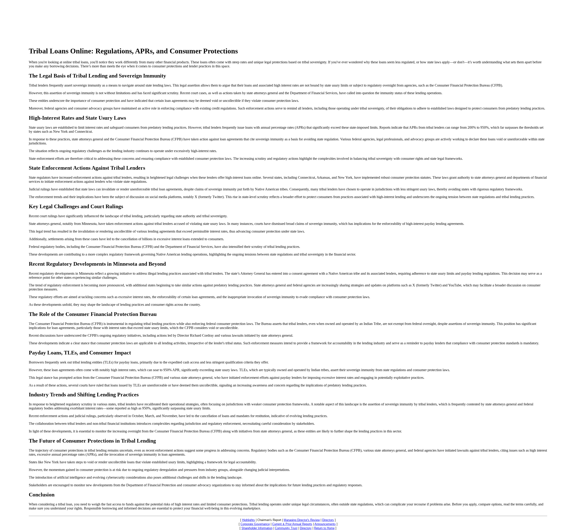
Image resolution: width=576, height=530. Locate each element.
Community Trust (286, 528)
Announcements (325, 524)
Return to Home (324, 528)
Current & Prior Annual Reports (292, 524)
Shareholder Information (256, 528)
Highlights (248, 520)
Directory (306, 528)
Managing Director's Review (302, 520)
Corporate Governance (255, 524)
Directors (328, 520)
